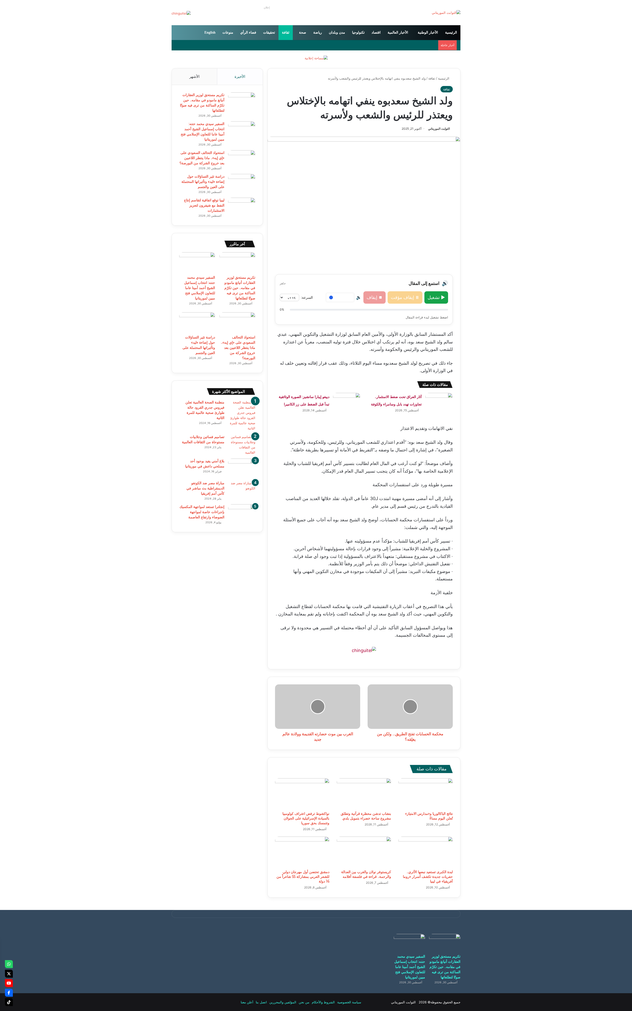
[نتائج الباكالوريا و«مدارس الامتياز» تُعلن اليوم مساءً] (425, 793)
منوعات (227, 32)
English (210, 32)
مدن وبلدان (337, 32)
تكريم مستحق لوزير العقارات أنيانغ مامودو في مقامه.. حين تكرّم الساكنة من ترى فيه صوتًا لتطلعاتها (239, 287)
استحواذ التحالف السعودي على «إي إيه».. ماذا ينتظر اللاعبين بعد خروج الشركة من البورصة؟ (201, 157)
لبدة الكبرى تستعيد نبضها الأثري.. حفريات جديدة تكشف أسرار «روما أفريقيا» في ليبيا (428, 877)
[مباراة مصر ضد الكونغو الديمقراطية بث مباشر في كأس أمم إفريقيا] (241, 490)
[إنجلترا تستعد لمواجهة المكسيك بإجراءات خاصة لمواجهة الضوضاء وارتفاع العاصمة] (241, 513)
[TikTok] (9, 1002)
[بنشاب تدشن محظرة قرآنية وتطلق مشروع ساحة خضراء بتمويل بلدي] (364, 793)
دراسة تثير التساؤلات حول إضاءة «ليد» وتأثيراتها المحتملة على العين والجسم (202, 181)
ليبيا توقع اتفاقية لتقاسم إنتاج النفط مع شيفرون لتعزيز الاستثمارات (204, 205)
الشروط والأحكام (323, 1002)
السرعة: (307, 297)
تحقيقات (269, 32)
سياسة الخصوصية (349, 1002)
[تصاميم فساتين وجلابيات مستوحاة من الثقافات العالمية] (241, 444)
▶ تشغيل (436, 297)
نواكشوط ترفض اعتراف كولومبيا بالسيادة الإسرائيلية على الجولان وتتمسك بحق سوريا (305, 818)
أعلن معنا (247, 1002)
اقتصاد (376, 32)
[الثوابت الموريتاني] (446, 12)
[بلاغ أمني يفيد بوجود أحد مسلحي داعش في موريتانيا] (241, 468)
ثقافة (285, 32)
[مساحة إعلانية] (316, 58)
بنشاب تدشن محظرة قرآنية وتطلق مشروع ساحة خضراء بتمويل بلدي (366, 816)
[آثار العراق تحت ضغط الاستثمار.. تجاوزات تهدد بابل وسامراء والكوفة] (439, 402)
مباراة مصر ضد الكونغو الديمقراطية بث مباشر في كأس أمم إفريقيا (205, 488)
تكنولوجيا (358, 32)
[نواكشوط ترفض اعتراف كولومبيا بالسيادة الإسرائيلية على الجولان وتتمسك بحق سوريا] (302, 793)
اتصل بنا (261, 1002)
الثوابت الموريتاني (439, 128)
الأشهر (194, 76)
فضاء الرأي (248, 32)
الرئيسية (451, 32)
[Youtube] (9, 983)
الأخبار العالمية (398, 32)
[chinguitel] (364, 650)
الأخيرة (240, 76)
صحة (302, 32)
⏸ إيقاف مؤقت (405, 297)
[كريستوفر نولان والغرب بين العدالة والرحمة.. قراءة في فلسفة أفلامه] (364, 852)
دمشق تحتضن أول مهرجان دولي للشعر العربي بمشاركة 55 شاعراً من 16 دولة (302, 877)
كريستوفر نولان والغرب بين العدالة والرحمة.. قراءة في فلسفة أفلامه (366, 874)
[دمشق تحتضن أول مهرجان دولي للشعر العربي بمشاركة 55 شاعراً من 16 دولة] (302, 852)
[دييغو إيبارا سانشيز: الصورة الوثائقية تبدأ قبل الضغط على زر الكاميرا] (346, 402)
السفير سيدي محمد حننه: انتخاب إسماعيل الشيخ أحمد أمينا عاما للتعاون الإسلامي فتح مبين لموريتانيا (199, 287)
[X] (9, 974)
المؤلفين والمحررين (282, 1002)
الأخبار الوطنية (428, 32)
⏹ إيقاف (374, 297)
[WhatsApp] (9, 964)
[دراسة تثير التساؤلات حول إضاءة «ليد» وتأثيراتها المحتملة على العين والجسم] (241, 183)
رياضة (317, 32)
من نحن (304, 1002)
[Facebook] (9, 993)
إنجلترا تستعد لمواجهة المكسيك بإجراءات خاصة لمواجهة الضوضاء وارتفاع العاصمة (201, 512)
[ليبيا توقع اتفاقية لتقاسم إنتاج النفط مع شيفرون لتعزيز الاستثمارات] (241, 207)
